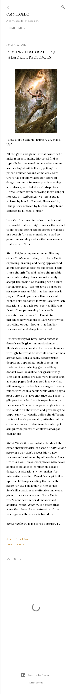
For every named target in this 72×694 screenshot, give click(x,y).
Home (11, 28)
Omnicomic (17, 14)
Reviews (19, 544)
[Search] (63, 6)
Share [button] (9, 538)
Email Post (22, 538)
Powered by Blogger (39, 674)
